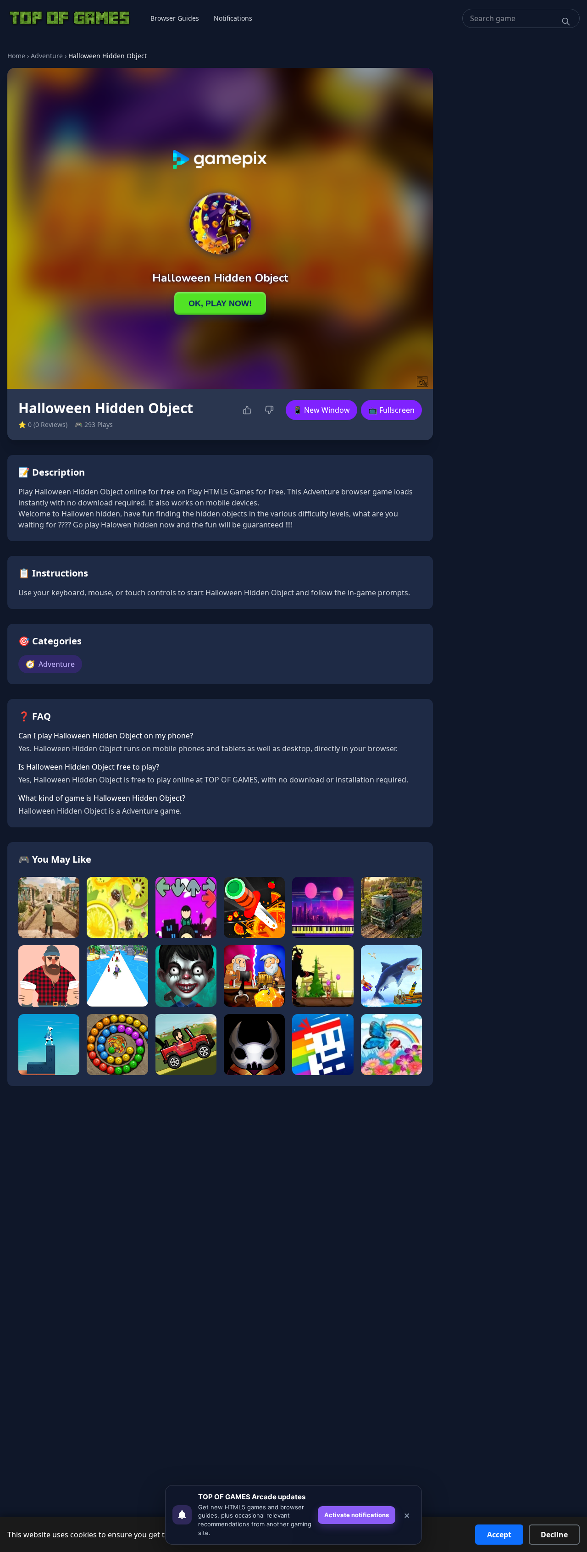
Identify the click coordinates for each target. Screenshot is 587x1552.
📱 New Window (321, 410)
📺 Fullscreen (391, 410)
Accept (499, 1535)
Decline (554, 1535)
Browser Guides (174, 18)
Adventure (47, 55)
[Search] (566, 21)
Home (16, 55)
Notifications (233, 18)
